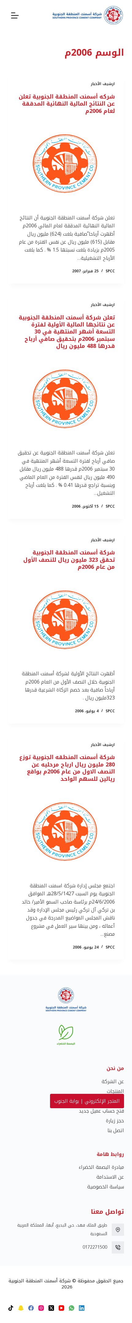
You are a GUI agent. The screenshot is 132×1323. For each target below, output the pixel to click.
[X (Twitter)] (51, 1308)
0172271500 (95, 1247)
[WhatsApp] (71, 1308)
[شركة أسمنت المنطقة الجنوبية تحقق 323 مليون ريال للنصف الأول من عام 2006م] (66, 620)
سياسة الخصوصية (105, 1186)
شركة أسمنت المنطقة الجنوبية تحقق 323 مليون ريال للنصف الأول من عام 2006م (69, 559)
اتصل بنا (115, 1130)
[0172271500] (118, 1247)
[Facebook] (31, 1308)
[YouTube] (61, 1308)
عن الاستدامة (110, 1177)
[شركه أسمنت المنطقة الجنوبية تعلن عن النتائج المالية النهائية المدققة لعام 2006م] (66, 164)
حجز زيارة (115, 1120)
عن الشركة (113, 1081)
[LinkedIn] (81, 1308)
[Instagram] (41, 1308)
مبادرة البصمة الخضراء (101, 1167)
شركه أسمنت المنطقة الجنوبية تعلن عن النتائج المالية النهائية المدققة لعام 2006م (67, 103)
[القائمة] (15, 15)
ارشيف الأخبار (103, 83)
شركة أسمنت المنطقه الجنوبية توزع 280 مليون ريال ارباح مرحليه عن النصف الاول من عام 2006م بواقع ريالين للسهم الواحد (67, 768)
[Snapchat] (21, 1308)
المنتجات (115, 1091)
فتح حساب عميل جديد (101, 1111)
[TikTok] (11, 1308)
